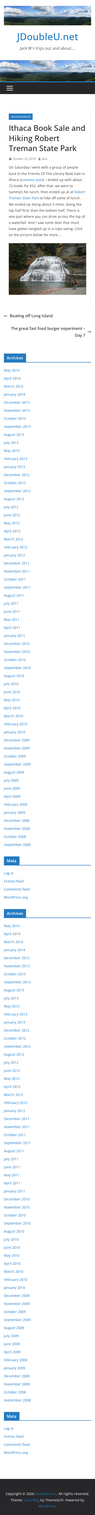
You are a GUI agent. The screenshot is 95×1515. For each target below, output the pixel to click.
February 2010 (15, 724)
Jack (44, 159)
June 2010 (12, 692)
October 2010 (15, 659)
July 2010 (11, 683)
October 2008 (15, 836)
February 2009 (15, 804)
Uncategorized (21, 116)
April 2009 (12, 796)
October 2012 (15, 482)
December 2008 (16, 820)
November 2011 (17, 571)
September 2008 (17, 844)
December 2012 (16, 474)
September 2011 (17, 587)
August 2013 (14, 434)
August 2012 (14, 499)
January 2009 (14, 812)
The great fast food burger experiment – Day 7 (48, 332)
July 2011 (11, 603)
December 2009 (16, 740)
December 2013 (16, 402)
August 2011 (14, 595)
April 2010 (12, 708)
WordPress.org (16, 897)
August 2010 (14, 675)
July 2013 (11, 442)
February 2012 (15, 547)
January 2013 (14, 466)
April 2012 (12, 531)
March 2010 (13, 716)
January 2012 (14, 555)
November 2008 (17, 828)
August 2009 (14, 772)
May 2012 (11, 523)
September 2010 (17, 667)
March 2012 (13, 539)
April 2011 (12, 627)
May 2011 (11, 619)
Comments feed (17, 889)
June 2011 (12, 611)
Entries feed (14, 881)
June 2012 (12, 515)
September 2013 (17, 426)
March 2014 (13, 386)
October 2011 (15, 579)
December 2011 (16, 563)
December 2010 (16, 643)
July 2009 (11, 780)
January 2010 (14, 732)
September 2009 (17, 764)
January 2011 (14, 635)
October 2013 (15, 418)
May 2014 (11, 370)
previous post (32, 179)
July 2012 (11, 507)
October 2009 (15, 756)
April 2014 (12, 378)
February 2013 (15, 458)
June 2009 (12, 788)
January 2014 (14, 394)
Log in (9, 873)
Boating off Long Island (31, 315)
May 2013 (11, 450)
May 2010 (11, 700)
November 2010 (17, 651)
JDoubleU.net (47, 36)
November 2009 (17, 748)
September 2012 (17, 491)
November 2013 (17, 410)
